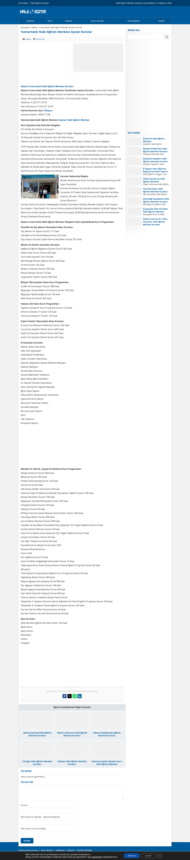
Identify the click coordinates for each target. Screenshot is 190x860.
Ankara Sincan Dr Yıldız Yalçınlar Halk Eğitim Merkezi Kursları (155, 221)
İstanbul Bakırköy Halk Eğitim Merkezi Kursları (155, 150)
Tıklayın (47, 110)
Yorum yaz (40, 39)
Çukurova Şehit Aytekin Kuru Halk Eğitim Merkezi (107, 762)
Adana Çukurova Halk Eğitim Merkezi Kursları (72, 734)
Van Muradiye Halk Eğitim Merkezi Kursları (155, 190)
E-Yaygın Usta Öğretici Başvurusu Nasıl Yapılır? (155, 170)
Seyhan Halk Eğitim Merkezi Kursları (72, 762)
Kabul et (132, 855)
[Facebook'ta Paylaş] (64, 696)
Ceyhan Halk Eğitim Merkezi (73, 119)
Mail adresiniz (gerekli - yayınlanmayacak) (40, 817)
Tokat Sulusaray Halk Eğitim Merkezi (154, 180)
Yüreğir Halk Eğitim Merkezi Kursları (37, 762)
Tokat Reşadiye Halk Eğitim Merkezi (153, 230)
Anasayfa (25, 27)
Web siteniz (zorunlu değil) (33, 829)
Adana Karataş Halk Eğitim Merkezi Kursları (37, 734)
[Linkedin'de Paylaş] (79, 696)
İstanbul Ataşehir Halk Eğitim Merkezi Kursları (155, 160)
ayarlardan (97, 857)
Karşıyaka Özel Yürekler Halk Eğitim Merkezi (155, 210)
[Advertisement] (46, 63)
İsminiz (24, 805)
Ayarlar (148, 855)
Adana (34, 27)
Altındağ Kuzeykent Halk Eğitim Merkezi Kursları (156, 200)
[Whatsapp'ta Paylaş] (74, 696)
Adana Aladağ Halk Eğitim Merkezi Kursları (107, 734)
